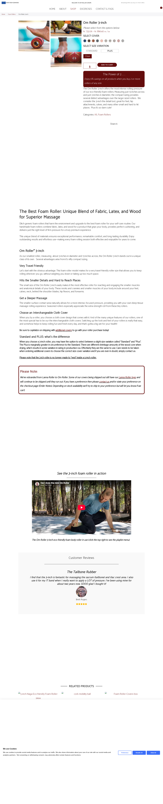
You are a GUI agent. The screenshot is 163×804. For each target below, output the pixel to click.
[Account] (156, 9)
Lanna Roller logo (127, 377)
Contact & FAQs (105, 9)
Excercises (86, 9)
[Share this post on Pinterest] (116, 128)
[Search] (152, 9)
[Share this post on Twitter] (111, 128)
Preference (124, 753)
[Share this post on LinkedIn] (122, 128)
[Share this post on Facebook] (105, 128)
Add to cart (107, 65)
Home (52, 9)
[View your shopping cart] (160, 9)
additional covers (64, 330)
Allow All (153, 753)
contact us (104, 382)
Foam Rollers (12, 14)
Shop (73, 9)
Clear (87, 56)
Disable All (139, 753)
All (95, 115)
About (62, 9)
